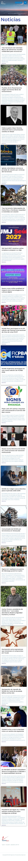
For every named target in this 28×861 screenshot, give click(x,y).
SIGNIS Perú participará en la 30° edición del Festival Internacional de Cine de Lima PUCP (14, 330)
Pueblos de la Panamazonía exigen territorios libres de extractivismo (12, 89)
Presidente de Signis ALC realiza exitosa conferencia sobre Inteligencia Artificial (13, 811)
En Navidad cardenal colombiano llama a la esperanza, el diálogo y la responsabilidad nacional (14, 771)
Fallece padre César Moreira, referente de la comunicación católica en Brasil (12, 129)
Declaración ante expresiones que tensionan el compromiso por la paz (12, 651)
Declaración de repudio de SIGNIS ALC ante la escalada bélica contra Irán (12, 691)
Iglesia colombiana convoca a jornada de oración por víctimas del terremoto (13, 170)
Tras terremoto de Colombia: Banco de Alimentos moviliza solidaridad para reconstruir (12, 49)
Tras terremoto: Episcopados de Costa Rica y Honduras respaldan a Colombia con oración (14, 210)
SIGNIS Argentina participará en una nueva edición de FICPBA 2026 (13, 370)
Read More (4, 63)
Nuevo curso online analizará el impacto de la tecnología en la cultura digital (13, 290)
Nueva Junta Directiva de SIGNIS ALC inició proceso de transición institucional (13, 450)
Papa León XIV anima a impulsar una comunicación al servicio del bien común (13, 410)
